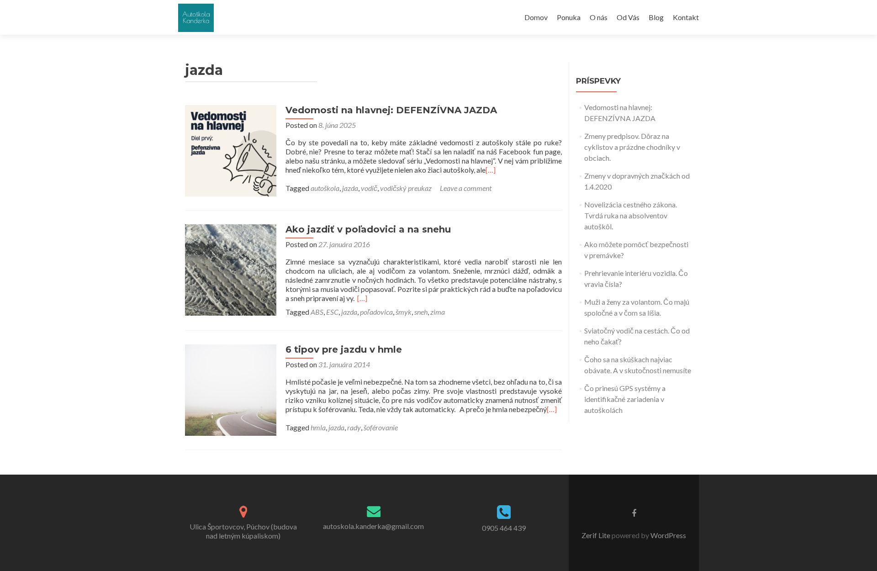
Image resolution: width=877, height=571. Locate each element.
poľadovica (376, 311)
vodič (369, 188)
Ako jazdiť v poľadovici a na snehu (368, 229)
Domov (536, 17)
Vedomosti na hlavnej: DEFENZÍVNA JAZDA (391, 110)
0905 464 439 (504, 527)
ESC (332, 311)
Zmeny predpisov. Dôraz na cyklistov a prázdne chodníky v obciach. (632, 147)
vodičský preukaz (406, 188)
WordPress (667, 535)
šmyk (404, 311)
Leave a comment (465, 188)
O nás (599, 17)
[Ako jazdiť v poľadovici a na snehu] (230, 268)
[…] (491, 169)
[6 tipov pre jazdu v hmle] (230, 389)
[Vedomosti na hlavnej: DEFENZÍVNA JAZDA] (230, 149)
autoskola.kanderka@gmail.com (373, 526)
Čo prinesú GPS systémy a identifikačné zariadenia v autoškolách (625, 399)
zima (437, 311)
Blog (656, 17)
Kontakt (686, 17)
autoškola (325, 188)
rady (354, 427)
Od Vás (628, 17)
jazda (350, 188)
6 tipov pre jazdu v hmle (343, 349)
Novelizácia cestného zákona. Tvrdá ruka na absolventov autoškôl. (630, 215)
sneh (421, 311)
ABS (317, 311)
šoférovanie (381, 427)
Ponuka (569, 17)
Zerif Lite (596, 535)
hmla (318, 427)
